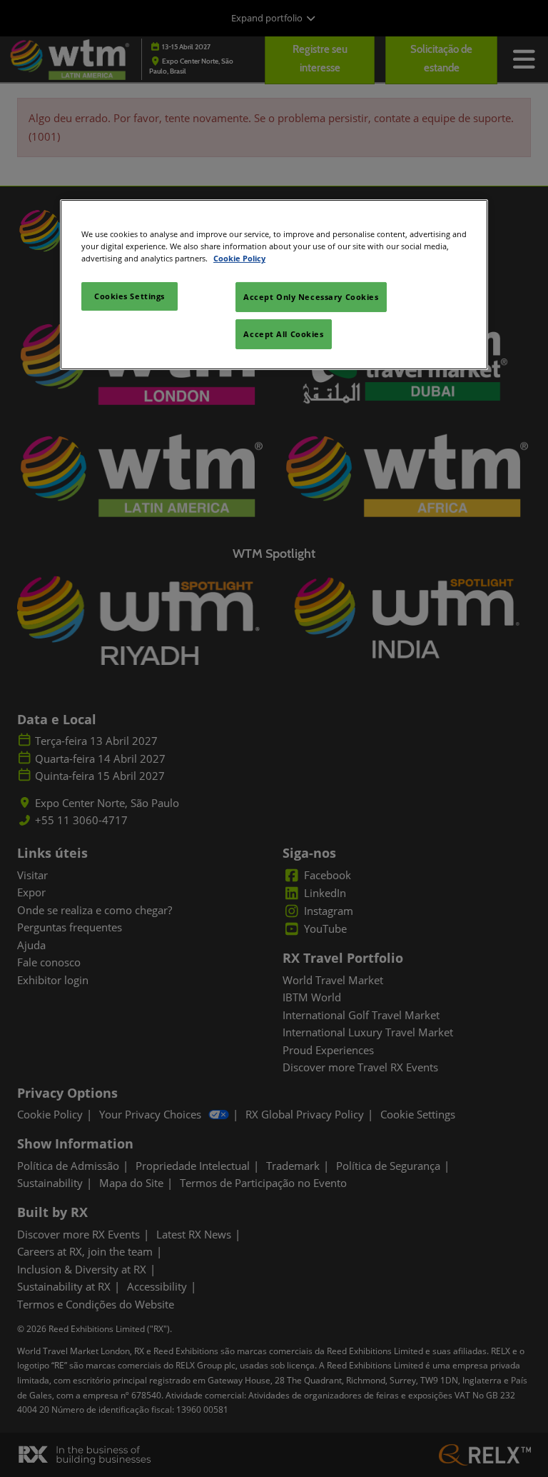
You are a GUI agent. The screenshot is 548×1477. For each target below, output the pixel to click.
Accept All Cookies (283, 334)
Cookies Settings (129, 296)
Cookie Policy (239, 258)
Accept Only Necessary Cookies (311, 296)
